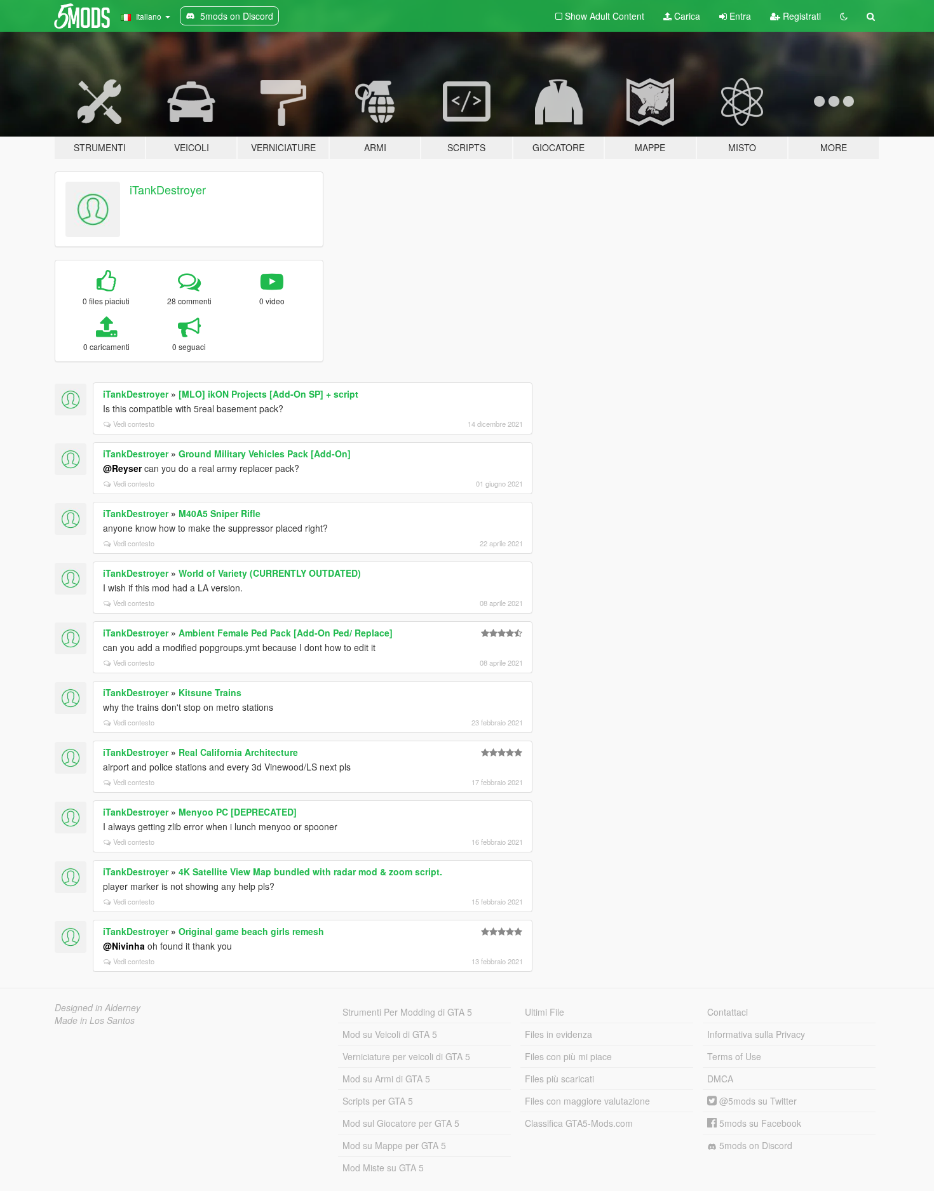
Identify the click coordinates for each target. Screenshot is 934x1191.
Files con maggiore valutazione (587, 1100)
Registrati (800, 16)
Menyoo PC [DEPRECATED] (238, 811)
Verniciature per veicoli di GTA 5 (406, 1056)
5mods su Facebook (759, 1123)
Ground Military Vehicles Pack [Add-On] (265, 453)
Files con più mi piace (568, 1056)
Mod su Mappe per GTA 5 (394, 1145)
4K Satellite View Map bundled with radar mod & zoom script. (310, 871)
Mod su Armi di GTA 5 (386, 1078)
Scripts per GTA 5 (377, 1100)
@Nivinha (124, 945)
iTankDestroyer (168, 189)
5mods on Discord (754, 1145)
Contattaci (727, 1012)
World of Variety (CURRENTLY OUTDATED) (270, 573)
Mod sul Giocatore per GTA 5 (400, 1123)
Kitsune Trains (210, 692)
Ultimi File (544, 1012)
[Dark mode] (843, 16)
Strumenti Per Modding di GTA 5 (407, 1012)
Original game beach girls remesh (251, 931)
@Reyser (122, 468)
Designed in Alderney (97, 1007)
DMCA (720, 1078)
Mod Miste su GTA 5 (383, 1167)
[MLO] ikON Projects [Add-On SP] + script (268, 393)
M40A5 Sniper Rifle (220, 513)
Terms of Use (734, 1056)
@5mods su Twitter (757, 1100)
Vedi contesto (133, 424)
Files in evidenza (558, 1034)
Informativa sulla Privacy (756, 1034)
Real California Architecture (238, 752)
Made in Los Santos (95, 1020)
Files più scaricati (559, 1078)
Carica (686, 16)
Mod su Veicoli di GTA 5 (389, 1034)
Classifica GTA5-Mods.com (579, 1123)
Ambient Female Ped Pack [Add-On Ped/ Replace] (286, 632)
